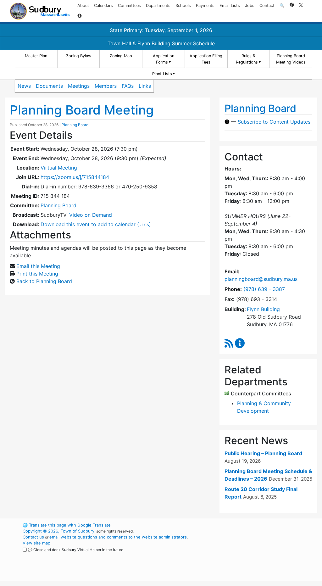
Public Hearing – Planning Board (263, 453)
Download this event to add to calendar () (96, 224)
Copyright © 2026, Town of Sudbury (58, 530)
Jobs (249, 5)
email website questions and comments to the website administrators (118, 536)
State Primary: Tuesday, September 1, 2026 (161, 30)
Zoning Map (121, 55)
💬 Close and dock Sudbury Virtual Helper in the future (75, 549)
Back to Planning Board (44, 281)
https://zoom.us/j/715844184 (75, 177)
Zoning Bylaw (78, 55)
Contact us (33, 536)
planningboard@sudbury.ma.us (261, 279)
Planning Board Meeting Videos (291, 58)
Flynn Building (263, 309)
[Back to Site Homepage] (40, 11)
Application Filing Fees (206, 58)
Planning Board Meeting (82, 110)
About (83, 5)
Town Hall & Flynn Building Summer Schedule (161, 43)
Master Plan (36, 55)
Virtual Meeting (59, 168)
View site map (36, 542)
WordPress (241, 524)
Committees (129, 5)
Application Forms (163, 58)
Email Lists (229, 5)
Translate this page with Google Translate (67, 524)
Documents (49, 86)
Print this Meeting (37, 274)
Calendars (103, 5)
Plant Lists (162, 73)
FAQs (128, 86)
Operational (252, 554)
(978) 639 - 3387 (264, 289)
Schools (183, 5)
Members (106, 86)
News (24, 86)
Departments (158, 5)
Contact (267, 5)
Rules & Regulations (247, 58)
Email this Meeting (38, 266)
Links (145, 86)
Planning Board (75, 124)
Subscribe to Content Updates (274, 122)
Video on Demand (90, 215)
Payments (205, 5)
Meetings (79, 86)
